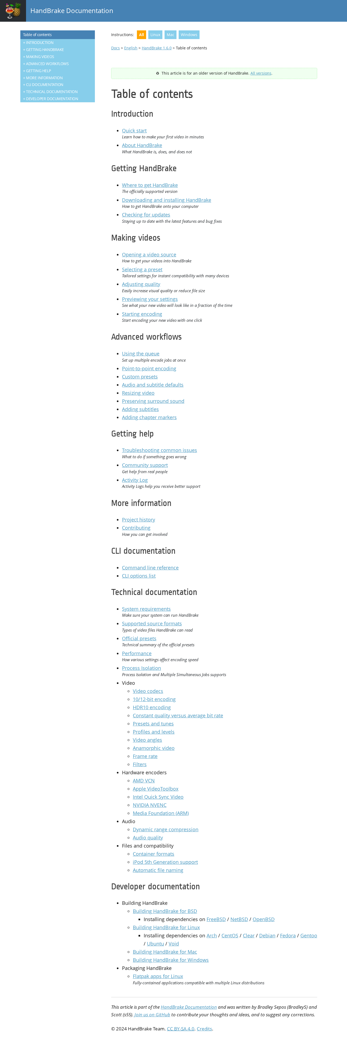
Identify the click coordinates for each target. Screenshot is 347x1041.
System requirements (146, 609)
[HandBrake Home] (13, 11)
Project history (138, 519)
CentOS (229, 935)
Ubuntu (155, 943)
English (130, 47)
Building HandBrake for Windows (171, 960)
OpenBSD (264, 919)
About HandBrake (142, 145)
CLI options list (139, 575)
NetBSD (239, 919)
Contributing (136, 527)
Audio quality (148, 837)
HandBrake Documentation (71, 10)
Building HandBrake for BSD (165, 911)
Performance (137, 653)
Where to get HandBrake (150, 185)
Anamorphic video (154, 748)
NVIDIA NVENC (149, 805)
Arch (212, 935)
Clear (249, 935)
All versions (260, 73)
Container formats (153, 854)
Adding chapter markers (149, 417)
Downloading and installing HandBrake (166, 200)
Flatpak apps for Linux (158, 976)
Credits (204, 1029)
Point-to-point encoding (149, 368)
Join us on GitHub (152, 1014)
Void (174, 943)
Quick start (134, 130)
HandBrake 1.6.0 (157, 47)
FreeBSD (216, 919)
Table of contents (37, 34)
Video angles (147, 740)
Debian (267, 935)
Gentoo (308, 935)
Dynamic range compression (165, 829)
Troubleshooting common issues (159, 450)
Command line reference (150, 567)
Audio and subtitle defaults (153, 384)
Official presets (139, 638)
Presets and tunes (153, 723)
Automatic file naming (158, 870)
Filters (140, 764)
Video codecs (148, 691)
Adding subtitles (140, 409)
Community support (145, 465)
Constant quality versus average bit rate (178, 715)
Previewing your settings (150, 299)
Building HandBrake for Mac (165, 951)
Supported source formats (152, 623)
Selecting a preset (142, 269)
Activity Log (135, 480)
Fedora (288, 935)
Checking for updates (146, 214)
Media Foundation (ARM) (161, 813)
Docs (115, 47)
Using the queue (140, 353)
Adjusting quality (141, 284)
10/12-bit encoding (154, 699)
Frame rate (145, 756)
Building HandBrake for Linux (166, 927)
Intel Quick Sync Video (158, 797)
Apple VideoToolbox (155, 788)
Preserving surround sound (153, 401)
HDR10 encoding (152, 707)
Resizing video (138, 393)
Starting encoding (142, 314)
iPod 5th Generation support (165, 862)
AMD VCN (144, 780)
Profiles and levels (154, 731)
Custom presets (140, 376)
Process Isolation (141, 668)
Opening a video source (149, 254)
